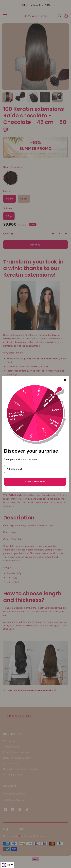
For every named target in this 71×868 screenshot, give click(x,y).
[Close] (65, 380)
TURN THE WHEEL (35, 481)
